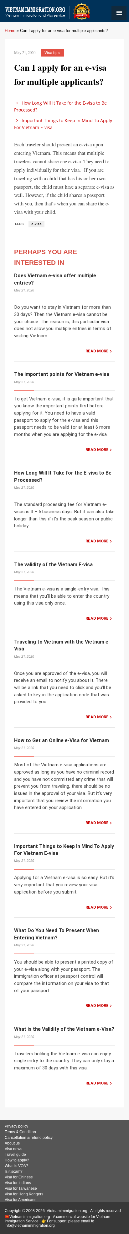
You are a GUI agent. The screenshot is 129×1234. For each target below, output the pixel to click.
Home (10, 30)
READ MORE (97, 351)
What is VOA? (16, 1166)
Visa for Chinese (19, 1177)
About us (12, 1143)
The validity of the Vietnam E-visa (53, 565)
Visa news (13, 1149)
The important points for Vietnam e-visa (61, 374)
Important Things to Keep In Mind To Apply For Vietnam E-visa (63, 123)
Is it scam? (14, 1171)
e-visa (36, 224)
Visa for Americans (20, 1200)
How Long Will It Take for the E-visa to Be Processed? (60, 106)
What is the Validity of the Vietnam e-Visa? (64, 1029)
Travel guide (15, 1154)
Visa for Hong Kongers (24, 1194)
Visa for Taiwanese (21, 1188)
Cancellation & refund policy (29, 1137)
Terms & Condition (20, 1132)
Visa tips (52, 52)
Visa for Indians (18, 1183)
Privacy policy (16, 1126)
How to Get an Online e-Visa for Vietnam (61, 740)
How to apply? (17, 1160)
